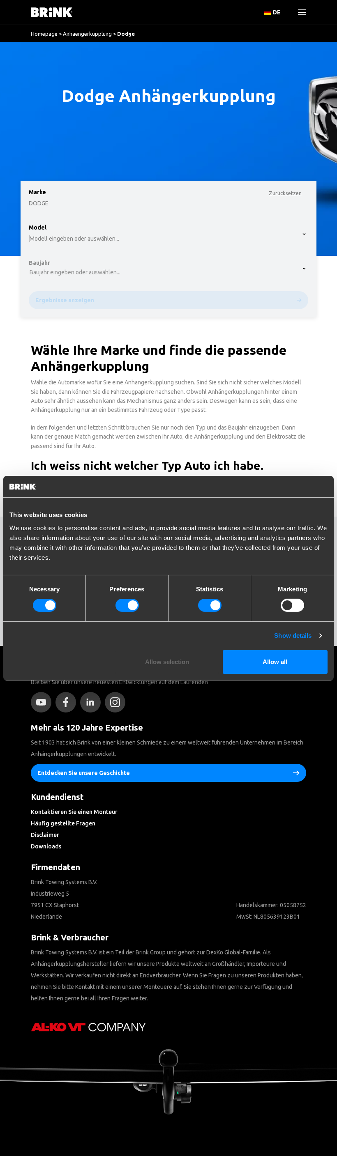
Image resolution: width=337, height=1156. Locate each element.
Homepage (44, 34)
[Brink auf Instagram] (117, 702)
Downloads (46, 846)
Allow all (275, 661)
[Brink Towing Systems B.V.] (52, 12)
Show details (293, 635)
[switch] (127, 605)
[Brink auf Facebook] (67, 702)
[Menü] (298, 12)
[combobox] (33, 76)
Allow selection (167, 661)
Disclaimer (45, 835)
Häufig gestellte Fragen (63, 823)
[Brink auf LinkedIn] (92, 702)
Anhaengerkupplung (87, 34)
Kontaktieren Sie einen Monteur (74, 812)
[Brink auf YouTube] (43, 702)
